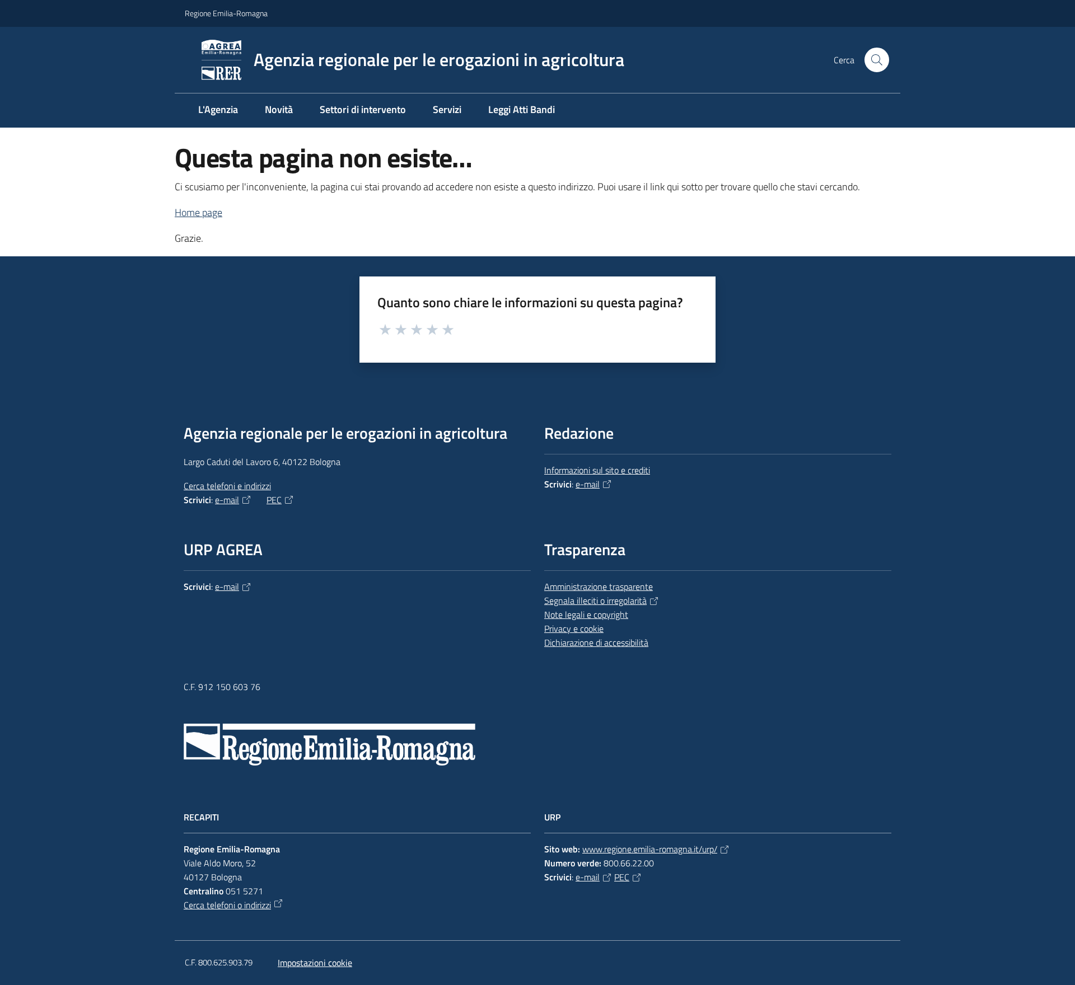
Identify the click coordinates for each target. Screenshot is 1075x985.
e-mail (227, 499)
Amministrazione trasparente (598, 586)
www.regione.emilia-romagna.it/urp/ (649, 849)
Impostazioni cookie (315, 962)
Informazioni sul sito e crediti (597, 470)
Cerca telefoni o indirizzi (227, 905)
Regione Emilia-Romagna (226, 13)
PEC (274, 499)
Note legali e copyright (586, 614)
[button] (876, 59)
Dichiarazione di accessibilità (596, 642)
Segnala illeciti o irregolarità (595, 600)
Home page (198, 212)
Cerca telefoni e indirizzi (227, 485)
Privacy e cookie (574, 628)
